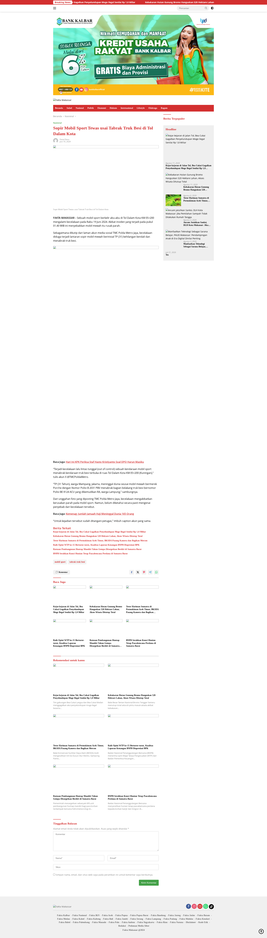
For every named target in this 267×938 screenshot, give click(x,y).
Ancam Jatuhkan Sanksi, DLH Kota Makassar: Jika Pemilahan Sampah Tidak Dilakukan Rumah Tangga (195, 223)
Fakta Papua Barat (139, 915)
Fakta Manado (99, 922)
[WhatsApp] (205, 906)
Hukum (113, 108)
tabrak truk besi (77, 562)
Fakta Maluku (186, 919)
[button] (206, 8)
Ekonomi (101, 108)
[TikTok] (211, 906)
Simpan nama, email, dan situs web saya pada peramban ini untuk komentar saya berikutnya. (104, 874)
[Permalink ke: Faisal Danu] (55, 140)
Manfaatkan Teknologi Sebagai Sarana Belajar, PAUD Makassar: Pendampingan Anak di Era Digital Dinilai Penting (196, 245)
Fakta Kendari (203, 919)
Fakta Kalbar (63, 915)
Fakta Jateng (174, 915)
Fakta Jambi (122, 919)
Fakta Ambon (128, 922)
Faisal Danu (64, 139)
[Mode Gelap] (212, 8)
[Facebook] (188, 906)
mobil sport (60, 562)
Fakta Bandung (158, 915)
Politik (90, 108)
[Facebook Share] (131, 572)
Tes (167, 255)
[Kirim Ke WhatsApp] (156, 572)
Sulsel (69, 108)
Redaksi (122, 926)
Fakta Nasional (79, 915)
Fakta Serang (136, 919)
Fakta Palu (114, 922)
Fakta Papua (121, 915)
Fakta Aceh (107, 915)
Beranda (59, 108)
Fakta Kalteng (94, 919)
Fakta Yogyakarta (146, 922)
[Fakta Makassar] (62, 99)
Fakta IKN (94, 915)
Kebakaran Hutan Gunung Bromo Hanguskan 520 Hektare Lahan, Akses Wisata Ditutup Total (161, 2)
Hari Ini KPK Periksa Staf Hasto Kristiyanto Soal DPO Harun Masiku (105, 462)
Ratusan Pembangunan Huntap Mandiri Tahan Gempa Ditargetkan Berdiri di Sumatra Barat (97, 549)
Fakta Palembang (81, 922)
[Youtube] (199, 906)
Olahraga (152, 108)
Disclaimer (191, 922)
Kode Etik (203, 922)
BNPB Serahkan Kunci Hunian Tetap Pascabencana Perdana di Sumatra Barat (90, 553)
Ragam (164, 108)
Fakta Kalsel (78, 919)
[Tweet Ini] (138, 572)
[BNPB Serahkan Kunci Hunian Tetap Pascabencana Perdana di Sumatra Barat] (142, 628)
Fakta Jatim (189, 915)
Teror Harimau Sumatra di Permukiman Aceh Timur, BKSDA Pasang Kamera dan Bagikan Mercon (100, 540)
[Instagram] (194, 906)
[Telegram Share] (150, 572)
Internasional (127, 108)
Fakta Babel (64, 922)
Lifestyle (141, 108)
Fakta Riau (162, 922)
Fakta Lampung (153, 919)
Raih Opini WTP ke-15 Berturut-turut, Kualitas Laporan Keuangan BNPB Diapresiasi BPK (96, 545)
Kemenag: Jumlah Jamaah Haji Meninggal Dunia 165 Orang (100, 513)
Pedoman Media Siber (138, 926)
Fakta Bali (108, 919)
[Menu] (55, 8)
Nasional (80, 108)
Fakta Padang (170, 919)
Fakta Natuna (176, 922)
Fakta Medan (63, 919)
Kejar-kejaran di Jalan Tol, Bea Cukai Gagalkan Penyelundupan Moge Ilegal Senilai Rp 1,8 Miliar (99, 532)
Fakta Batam (203, 915)
